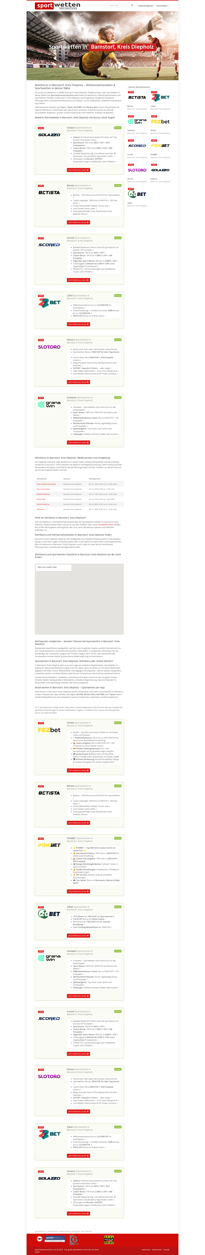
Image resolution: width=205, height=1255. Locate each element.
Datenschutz (157, 1249)
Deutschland (162, 5)
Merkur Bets (41, 499)
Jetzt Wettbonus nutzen (77, 170)
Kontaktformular (105, 524)
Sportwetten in (40, 1231)
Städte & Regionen (145, 5)
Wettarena (40, 509)
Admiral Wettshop (43, 504)
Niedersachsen (65, 1231)
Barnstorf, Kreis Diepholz (80, 130)
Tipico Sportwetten (43, 489)
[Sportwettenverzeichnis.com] (57, 5)
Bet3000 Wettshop (43, 494)
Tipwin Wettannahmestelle (46, 484)
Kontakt (166, 1249)
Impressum (146, 1249)
